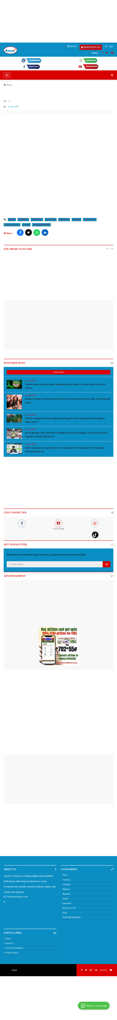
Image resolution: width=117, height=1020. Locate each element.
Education (89, 220)
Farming (23, 220)
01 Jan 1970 (13, 107)
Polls (26, 225)
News (11, 220)
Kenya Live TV (12, 225)
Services (103, 970)
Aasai (14, 970)
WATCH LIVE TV (92, 47)
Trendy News (58, 372)
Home (9, 85)
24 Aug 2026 (30, 444)
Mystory (50, 220)
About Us (9, 943)
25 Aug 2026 (30, 381)
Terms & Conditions (14, 948)
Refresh (72, 46)
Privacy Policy (11, 953)
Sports (76, 220)
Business (64, 220)
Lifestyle (37, 220)
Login (110, 46)
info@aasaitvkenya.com (17, 896)
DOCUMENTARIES (41, 225)
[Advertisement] (58, 21)
